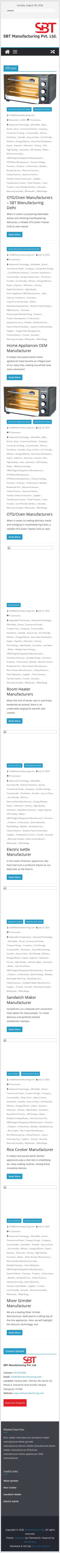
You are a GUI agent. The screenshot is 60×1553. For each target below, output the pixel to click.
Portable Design (33, 657)
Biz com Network (41, 1546)
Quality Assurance (15, 322)
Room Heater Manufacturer (34, 666)
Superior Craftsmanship (41, 326)
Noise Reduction (32, 1265)
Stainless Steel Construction (19, 178)
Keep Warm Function (27, 809)
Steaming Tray (13, 1139)
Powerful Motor (13, 1273)
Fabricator (28, 145)
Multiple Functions (15, 1265)
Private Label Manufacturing (19, 314)
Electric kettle (14, 765)
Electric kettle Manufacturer (19, 852)
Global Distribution (15, 289)
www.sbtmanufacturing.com (29, 1393)
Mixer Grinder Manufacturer (37, 1257)
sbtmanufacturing (15, 1281)
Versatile (41, 187)
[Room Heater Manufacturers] (30, 573)
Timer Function (34, 183)
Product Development (16, 318)
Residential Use (13, 170)
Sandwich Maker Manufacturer (36, 982)
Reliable (42, 166)
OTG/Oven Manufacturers (19, 109)
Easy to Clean (33, 137)
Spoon (45, 1134)
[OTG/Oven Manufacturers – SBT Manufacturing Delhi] (30, 89)
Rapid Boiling (12, 826)
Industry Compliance (16, 297)
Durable (21, 137)
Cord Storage (39, 945)
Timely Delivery (13, 335)
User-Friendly (13, 1290)
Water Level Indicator (35, 839)
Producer (21, 166)
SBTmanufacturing (42, 109)
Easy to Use (32, 632)
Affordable (35, 124)
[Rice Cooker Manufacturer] (30, 1054)
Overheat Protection (16, 657)
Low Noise (47, 645)
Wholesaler (30, 191)
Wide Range (42, 191)
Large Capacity (44, 809)
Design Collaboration (30, 276)
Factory (38, 145)
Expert (9, 145)
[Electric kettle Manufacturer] (30, 745)
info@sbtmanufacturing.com (22, 115)
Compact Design (14, 945)
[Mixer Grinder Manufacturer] (30, 1201)
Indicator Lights (34, 962)
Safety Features (14, 174)
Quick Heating (37, 974)
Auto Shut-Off (13, 784)
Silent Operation (14, 674)
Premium (11, 166)
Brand (9, 129)
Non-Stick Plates (22, 966)
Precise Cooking (38, 162)
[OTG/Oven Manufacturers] (30, 402)
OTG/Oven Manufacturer (18, 162)
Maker (45, 149)
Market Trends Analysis (40, 306)
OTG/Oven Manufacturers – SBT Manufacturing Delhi (29, 202)
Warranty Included (15, 191)
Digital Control (39, 1097)
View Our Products (15, 1402)
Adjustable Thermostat (19, 620)
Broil (16, 129)
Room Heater (13, 605)
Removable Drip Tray (16, 978)
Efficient (10, 141)
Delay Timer (26, 1097)
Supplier (37, 178)
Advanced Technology (19, 124)
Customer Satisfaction (40, 272)
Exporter (18, 145)
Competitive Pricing (44, 268)
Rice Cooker (13, 1074)
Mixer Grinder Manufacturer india (22, 1261)
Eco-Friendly (46, 137)
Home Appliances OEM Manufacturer (24, 249)
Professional (32, 166)
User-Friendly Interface (25, 187)
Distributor (11, 137)
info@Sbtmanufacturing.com (26, 1376)
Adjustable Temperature (20, 937)
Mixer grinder (14, 1221)
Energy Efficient (23, 141)
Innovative (24, 149)
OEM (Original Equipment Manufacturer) (25, 158)
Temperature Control (16, 183)
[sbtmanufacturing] (7, 52)
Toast (44, 183)
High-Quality (12, 149)
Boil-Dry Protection (28, 784)
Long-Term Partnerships (17, 301)
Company (43, 129)
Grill (45, 145)
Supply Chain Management (28, 331)
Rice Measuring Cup (15, 1134)
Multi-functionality (15, 153)
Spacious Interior (29, 174)
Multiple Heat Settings (25, 649)
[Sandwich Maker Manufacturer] (30, 901)
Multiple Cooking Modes (17, 1118)
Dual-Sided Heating (40, 949)
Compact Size (13, 628)
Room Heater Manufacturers (19, 670)
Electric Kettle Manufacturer (19, 801)
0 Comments (35, 120)
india (44, 293)
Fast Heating (12, 645)
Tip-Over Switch (14, 678)
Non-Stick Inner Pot (38, 1118)
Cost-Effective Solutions (18, 272)
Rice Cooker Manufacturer (32, 1130)
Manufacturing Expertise (18, 306)
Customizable (32, 133)
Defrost (43, 133)
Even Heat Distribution (41, 141)
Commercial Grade (28, 129)
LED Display (35, 149)
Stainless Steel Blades (16, 1286)
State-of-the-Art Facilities (18, 326)
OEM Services (13, 310)
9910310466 (19, 1372)
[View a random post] (52, 52)
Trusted (10, 187)
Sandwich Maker (15, 922)
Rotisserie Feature (30, 170)
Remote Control (45, 661)
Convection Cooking (15, 133)
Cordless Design (43, 789)
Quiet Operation (38, 822)
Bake (44, 124)
